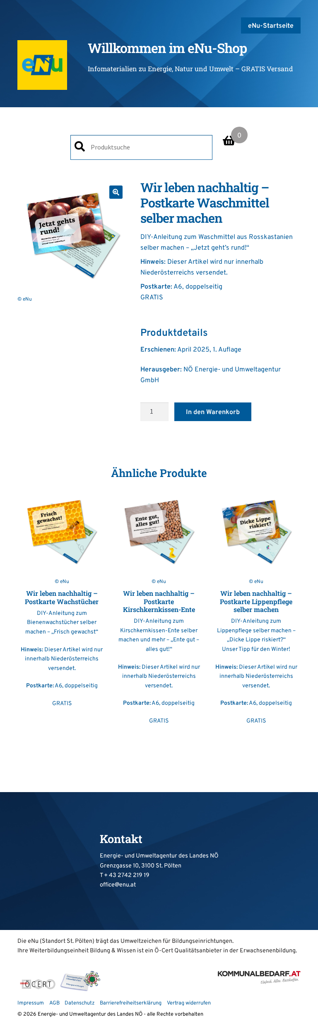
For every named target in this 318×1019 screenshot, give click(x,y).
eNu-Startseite (271, 26)
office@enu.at (118, 885)
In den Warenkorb (213, 412)
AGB (54, 1003)
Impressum (30, 1003)
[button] (116, 192)
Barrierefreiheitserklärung (130, 1003)
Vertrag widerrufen (189, 1003)
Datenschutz (79, 1003)
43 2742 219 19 (129, 875)
